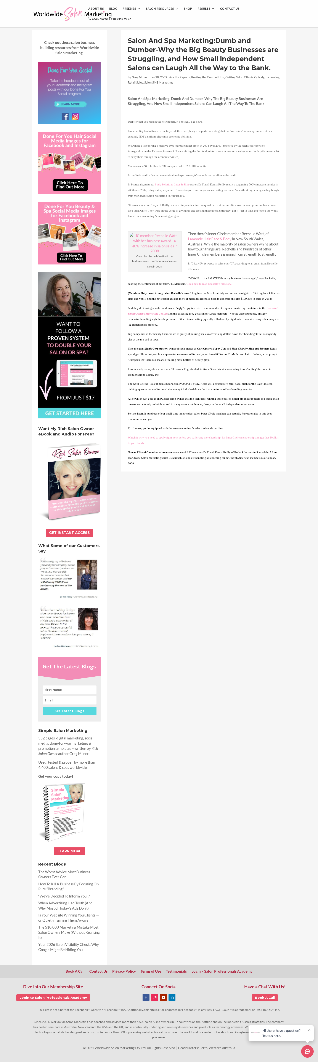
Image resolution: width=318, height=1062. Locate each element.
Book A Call (75, 971)
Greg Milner (140, 77)
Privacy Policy (124, 971)
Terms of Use (151, 971)
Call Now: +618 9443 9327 (111, 19)
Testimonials (176, 971)
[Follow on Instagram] (154, 997)
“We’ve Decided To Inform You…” (64, 896)
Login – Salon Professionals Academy (221, 971)
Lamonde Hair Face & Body (210, 239)
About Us (96, 8)
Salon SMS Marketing (158, 82)
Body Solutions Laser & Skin (172, 184)
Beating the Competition (207, 77)
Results (204, 8)
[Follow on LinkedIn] (172, 997)
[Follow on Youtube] (163, 997)
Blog (113, 8)
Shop (188, 8)
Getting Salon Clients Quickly (244, 77)
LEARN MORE (69, 851)
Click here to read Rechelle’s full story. (209, 283)
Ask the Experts (179, 77)
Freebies (129, 8)
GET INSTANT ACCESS (69, 533)
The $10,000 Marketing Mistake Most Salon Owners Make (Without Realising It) (69, 932)
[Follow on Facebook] (146, 997)
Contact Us (229, 8)
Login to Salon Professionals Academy (53, 998)
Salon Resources (160, 8)
